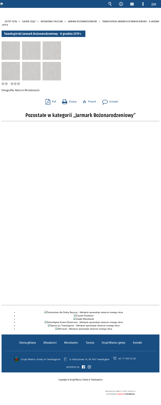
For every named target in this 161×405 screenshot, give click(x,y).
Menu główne (132, 4)
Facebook (83, 366)
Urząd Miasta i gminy (113, 342)
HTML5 (74, 392)
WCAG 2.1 (88, 392)
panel (154, 4)
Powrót (88, 100)
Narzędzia (121, 4)
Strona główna (27, 342)
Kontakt (109, 100)
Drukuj (68, 100)
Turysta (90, 342)
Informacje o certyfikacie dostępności (39, 393)
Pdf (49, 100)
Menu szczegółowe (143, 4)
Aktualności (50, 342)
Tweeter (89, 366)
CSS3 (79, 392)
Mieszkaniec (71, 342)
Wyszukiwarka (110, 4)
